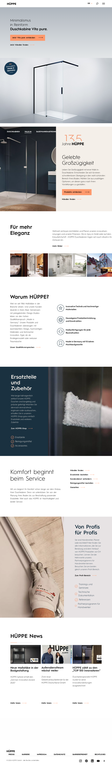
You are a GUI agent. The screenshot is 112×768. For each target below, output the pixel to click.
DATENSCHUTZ (59, 754)
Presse (12, 754)
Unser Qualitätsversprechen (22, 347)
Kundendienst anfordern (81, 479)
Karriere (26, 754)
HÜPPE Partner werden (22, 33)
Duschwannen (51, 132)
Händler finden (68, 194)
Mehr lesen (15, 703)
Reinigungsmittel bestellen (81, 483)
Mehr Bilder (57, 246)
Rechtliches (100, 754)
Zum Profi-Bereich (83, 576)
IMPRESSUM (41, 754)
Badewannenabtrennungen (28, 132)
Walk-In (7, 132)
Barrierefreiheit (80, 754)
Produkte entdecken (73, 186)
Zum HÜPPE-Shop (19, 428)
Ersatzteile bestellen (79, 475)
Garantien (74, 487)
